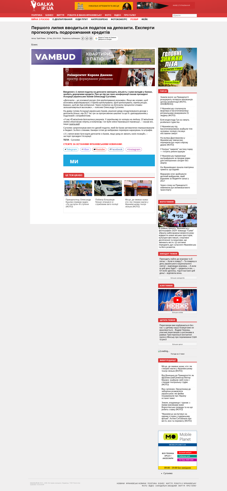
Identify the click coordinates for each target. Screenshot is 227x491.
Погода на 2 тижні (177, 354)
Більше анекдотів (177, 278)
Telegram (71, 149)
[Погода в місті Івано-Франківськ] (177, 351)
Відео (117, 15)
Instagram (134, 149)
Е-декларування (62, 19)
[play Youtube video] (177, 300)
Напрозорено (99, 19)
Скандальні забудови (166, 486)
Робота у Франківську (185, 483)
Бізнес (49, 15)
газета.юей (74, 124)
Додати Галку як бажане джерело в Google (107, 38)
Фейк (144, 19)
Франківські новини (136, 483)
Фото (108, 15)
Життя (60, 15)
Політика (36, 15)
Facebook (116, 149)
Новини (121, 483)
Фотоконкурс (119, 19)
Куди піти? (82, 19)
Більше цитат (177, 344)
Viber (86, 149)
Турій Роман (41, 38)
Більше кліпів (177, 312)
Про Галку (130, 15)
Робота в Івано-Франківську (84, 15)
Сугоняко (75, 140)
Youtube (100, 149)
